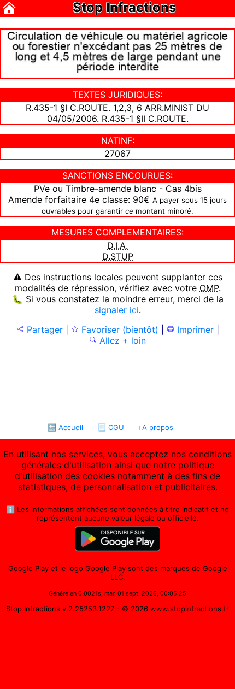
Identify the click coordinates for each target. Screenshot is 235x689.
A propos (157, 427)
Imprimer (194, 329)
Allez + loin (121, 340)
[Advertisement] (117, 379)
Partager (43, 329)
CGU (116, 427)
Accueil (70, 427)
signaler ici (117, 309)
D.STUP (117, 256)
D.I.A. (117, 245)
